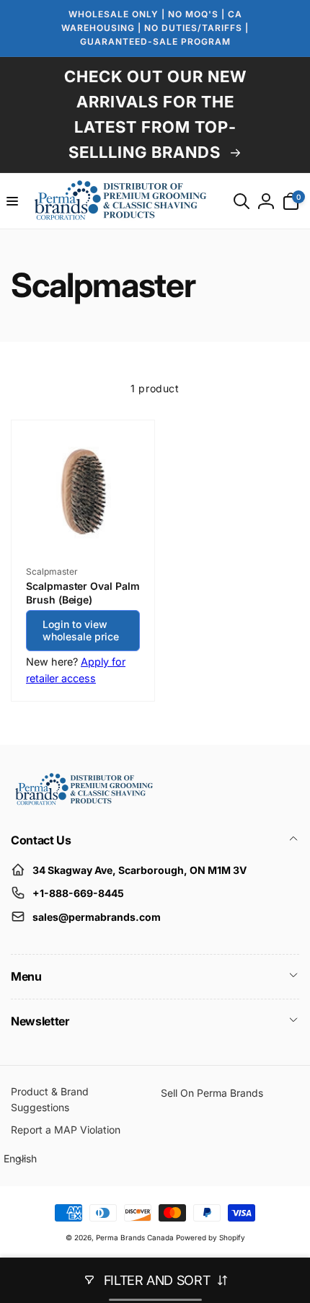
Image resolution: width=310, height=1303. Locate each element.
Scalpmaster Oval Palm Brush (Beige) (83, 592)
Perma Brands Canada (135, 1237)
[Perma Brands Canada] (83, 802)
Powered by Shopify (210, 1237)
